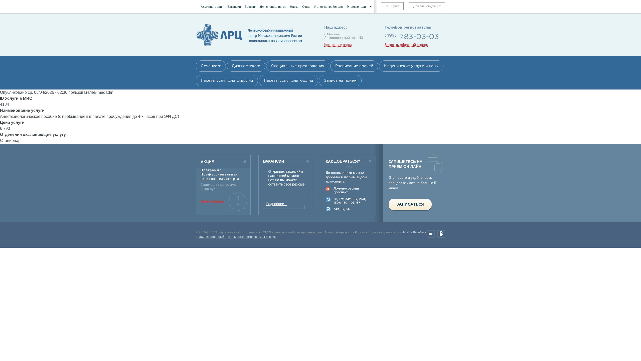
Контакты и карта (338, 45)
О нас (306, 7)
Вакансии (234, 7)
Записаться (410, 204)
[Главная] (249, 46)
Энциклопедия (357, 7)
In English (392, 6)
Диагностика (244, 66)
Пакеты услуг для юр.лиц (288, 80)
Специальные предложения (297, 66)
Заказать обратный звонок (406, 45)
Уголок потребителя (328, 7)
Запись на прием (340, 80)
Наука (294, 7)
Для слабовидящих (427, 6)
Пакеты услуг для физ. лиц (227, 80)
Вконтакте (431, 234)
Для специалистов (273, 7)
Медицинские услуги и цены (411, 66)
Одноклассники (441, 234)
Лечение (209, 66)
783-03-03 (419, 37)
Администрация (212, 7)
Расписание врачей (354, 66)
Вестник (250, 7)
